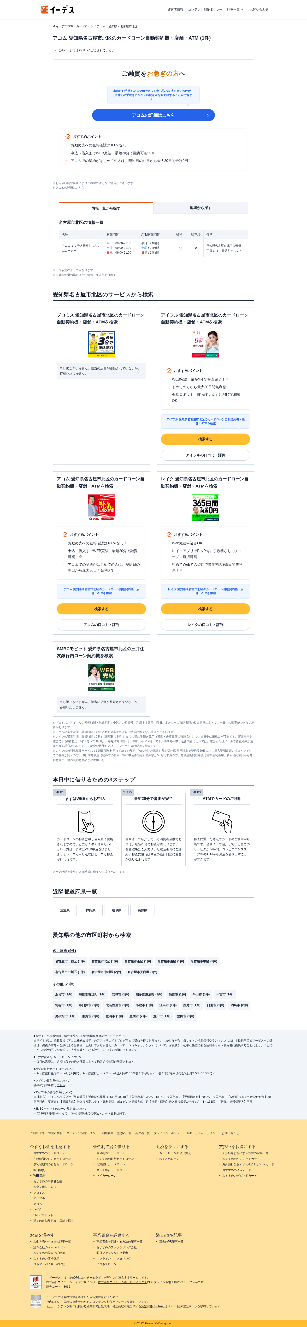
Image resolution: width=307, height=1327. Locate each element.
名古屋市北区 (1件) (104, 961)
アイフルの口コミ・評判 (205, 455)
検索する (205, 439)
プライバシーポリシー (168, 1133)
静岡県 (90, 910)
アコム (101, 26)
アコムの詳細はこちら (153, 115)
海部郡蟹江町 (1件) (92, 994)
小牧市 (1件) (144, 1005)
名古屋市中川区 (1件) (70, 972)
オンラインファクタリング (113, 1258)
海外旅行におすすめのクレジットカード (248, 1164)
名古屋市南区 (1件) (137, 961)
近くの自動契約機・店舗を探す (53, 1220)
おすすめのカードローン (49, 1153)
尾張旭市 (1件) (65, 1016)
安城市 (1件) (120, 994)
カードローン (85, 26)
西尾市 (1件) (191, 1005)
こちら (61, 1085)
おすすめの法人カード (236, 1170)
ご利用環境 (37, 1133)
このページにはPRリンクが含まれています (86, 50)
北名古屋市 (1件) (117, 1005)
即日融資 (39, 1170)
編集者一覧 (143, 1133)
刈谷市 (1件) (63, 1005)
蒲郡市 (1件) (177, 994)
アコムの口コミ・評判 (101, 625)
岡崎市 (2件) (239, 1005)
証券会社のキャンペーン (49, 1247)
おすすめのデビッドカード (239, 1175)
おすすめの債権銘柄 (46, 1258)
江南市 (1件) (168, 1005)
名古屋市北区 (128, 26)
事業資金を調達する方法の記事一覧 (119, 1241)
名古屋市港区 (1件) (171, 961)
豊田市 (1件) (185, 1016)
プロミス (39, 1192)
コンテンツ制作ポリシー (205, 9)
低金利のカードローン (110, 1153)
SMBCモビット (43, 1215)
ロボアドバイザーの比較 (49, 1264)
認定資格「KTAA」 (153, 1306)
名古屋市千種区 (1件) (70, 961)
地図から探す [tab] (201, 208)
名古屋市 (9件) (64, 951)
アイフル (39, 1198)
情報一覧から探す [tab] (106, 208)
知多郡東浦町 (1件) (149, 994)
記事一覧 (233, 9)
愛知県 (112, 26)
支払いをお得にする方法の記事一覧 (245, 1153)
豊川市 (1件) (161, 1016)
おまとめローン (169, 1158)
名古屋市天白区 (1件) (142, 972)
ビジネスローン (106, 1264)
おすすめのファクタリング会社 (116, 1247)
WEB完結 (39, 1175)
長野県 (142, 910)
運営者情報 (175, 9)
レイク (37, 1209)
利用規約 (107, 1133)
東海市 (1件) (90, 1016)
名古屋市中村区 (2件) (106, 972)
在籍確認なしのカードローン (52, 1158)
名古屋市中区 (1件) (204, 961)
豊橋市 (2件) (138, 1016)
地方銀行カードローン (110, 1164)
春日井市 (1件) (89, 1005)
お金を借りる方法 (44, 1187)
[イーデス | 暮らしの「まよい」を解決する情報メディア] (57, 12)
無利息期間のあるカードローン (53, 1164)
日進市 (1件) (215, 1005)
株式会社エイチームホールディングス (122, 1282)
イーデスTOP (64, 26)
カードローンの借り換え (175, 1153)
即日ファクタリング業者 (112, 1253)
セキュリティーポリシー (202, 1133)
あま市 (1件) (63, 994)
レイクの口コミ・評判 (206, 625)
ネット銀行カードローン (112, 1170)
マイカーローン (106, 1175)
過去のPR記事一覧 (171, 1241)
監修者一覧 (124, 1133)
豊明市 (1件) (114, 1016)
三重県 (65, 910)
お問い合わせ (259, 9)
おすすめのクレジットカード (241, 1158)
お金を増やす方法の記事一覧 (52, 1241)
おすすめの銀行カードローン (115, 1158)
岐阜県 (116, 910)
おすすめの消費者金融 (47, 1181)
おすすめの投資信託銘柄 (49, 1253)
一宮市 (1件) (224, 994)
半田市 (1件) (201, 994)
